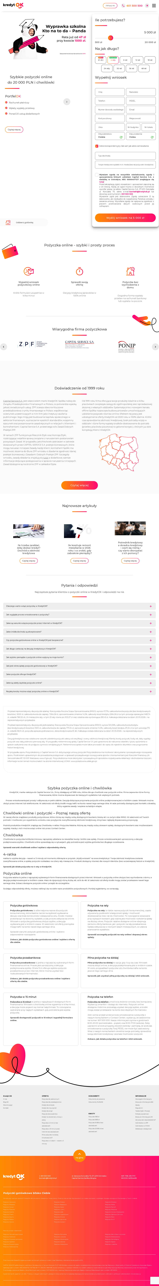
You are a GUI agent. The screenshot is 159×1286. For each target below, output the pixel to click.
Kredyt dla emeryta (48, 1105)
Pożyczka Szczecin (59, 1222)
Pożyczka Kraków (59, 1202)
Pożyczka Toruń (110, 1219)
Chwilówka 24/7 (47, 1138)
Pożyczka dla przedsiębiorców (51, 1102)
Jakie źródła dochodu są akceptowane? (23, 632)
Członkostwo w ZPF (141, 1123)
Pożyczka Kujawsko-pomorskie (12, 1239)
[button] (66, 101)
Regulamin (139, 1108)
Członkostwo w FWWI (142, 1126)
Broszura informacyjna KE (144, 1117)
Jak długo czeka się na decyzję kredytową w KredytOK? (31, 649)
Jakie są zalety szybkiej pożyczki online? (24, 683)
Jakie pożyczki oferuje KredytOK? (21, 674)
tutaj (101, 182)
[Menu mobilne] (154, 5)
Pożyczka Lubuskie (60, 1237)
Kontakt (5, 1108)
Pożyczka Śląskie (110, 1242)
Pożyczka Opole (59, 1207)
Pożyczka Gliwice (59, 1217)
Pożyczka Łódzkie (59, 1242)
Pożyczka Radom (8, 1219)
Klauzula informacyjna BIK (144, 1102)
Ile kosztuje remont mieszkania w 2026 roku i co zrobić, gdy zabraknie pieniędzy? (79, 549)
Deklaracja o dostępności (143, 1129)
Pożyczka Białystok (9, 1204)
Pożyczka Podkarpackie (10, 1247)
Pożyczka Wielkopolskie (112, 1237)
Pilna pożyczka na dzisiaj (50, 1135)
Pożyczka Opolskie (9, 1242)
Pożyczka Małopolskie (61, 1244)
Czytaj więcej (14, 135)
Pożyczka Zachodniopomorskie (13, 1234)
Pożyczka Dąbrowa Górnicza (114, 1214)
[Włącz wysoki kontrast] (147, 5)
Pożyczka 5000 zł (94, 1120)
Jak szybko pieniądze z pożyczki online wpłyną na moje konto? (35, 657)
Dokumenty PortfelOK (96, 1102)
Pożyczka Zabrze (8, 1222)
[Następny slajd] (155, 346)
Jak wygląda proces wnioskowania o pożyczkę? (27, 615)
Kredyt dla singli (47, 1111)
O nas (5, 1099)
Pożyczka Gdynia (8, 1217)
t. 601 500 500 (45, 1176)
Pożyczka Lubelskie (111, 1244)
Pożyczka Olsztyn (8, 1207)
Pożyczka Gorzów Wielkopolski (114, 1212)
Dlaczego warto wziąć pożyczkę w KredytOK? (27, 606)
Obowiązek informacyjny (143, 1099)
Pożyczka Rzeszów (9, 1209)
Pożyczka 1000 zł (94, 1117)
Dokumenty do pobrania (97, 1099)
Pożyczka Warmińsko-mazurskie (115, 1234)
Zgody (137, 1105)
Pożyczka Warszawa (9, 1202)
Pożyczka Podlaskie (9, 1237)
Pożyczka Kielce (110, 1204)
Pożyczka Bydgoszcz (60, 1204)
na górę (79, 1157)
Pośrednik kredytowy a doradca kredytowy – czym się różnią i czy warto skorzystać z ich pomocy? (130, 548)
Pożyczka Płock (109, 1217)
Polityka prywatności (142, 1114)
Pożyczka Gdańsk (8, 1212)
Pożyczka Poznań (110, 1207)
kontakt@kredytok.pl (48, 1178)
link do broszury (136, 1274)
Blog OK (6, 1102)
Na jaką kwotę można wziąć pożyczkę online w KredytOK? (32, 691)
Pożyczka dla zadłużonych (50, 1099)
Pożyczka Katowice (111, 1209)
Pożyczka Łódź (58, 1212)
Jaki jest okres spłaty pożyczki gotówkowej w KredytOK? (31, 666)
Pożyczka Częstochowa (61, 1214)
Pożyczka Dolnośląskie (112, 1239)
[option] (36, 116)
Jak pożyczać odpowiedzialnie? (145, 1120)
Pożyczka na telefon (98, 1002)
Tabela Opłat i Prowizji (142, 1111)
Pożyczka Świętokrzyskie (11, 1244)
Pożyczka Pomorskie (60, 1234)
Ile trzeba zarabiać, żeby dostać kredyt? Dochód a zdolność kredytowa (28, 549)
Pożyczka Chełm (8, 1214)
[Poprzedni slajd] (3, 346)
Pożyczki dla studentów (49, 1114)
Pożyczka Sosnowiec (60, 1219)
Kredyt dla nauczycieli (49, 1108)
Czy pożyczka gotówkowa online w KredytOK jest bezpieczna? (34, 640)
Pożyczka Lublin (59, 1209)
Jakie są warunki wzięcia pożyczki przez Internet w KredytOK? (34, 623)
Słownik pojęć (7, 1105)
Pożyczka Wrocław (111, 1202)
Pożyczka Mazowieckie (61, 1239)
